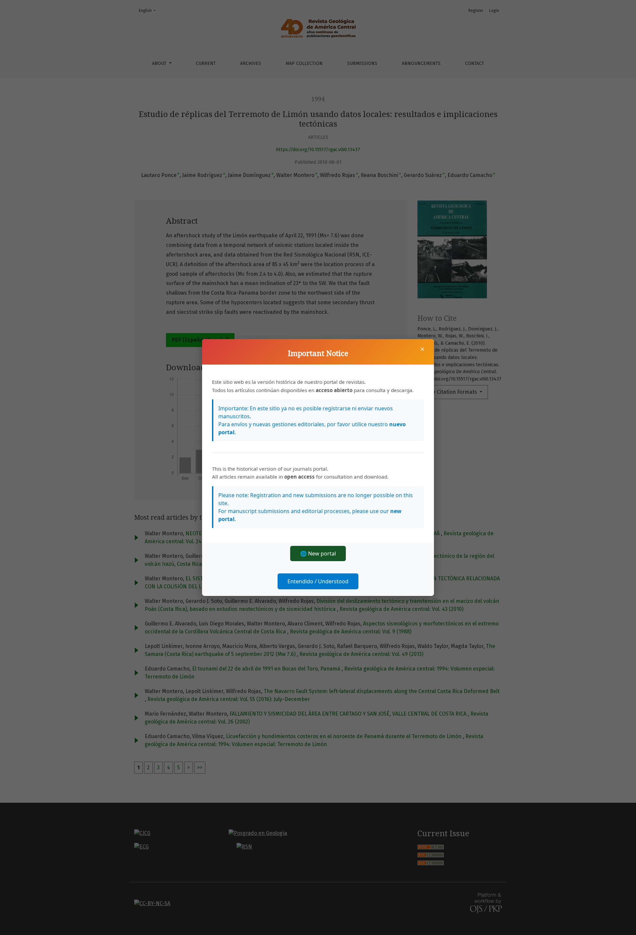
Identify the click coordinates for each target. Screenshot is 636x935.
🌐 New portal (318, 553)
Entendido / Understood (318, 581)
